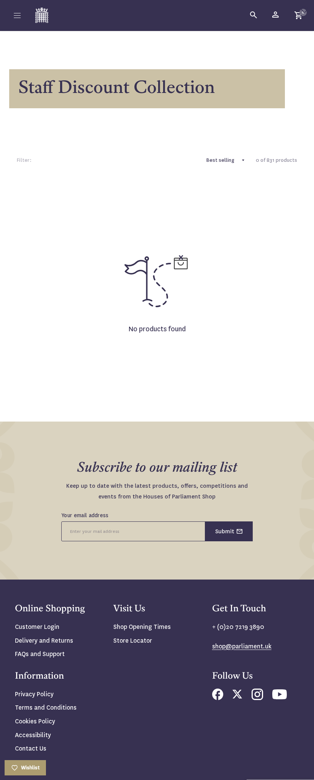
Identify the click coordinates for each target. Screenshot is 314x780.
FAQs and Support (40, 654)
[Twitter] (237, 696)
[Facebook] (217, 698)
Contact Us (30, 748)
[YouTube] (279, 697)
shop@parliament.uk (241, 646)
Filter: (24, 160)
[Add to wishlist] (304, 10)
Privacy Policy (34, 694)
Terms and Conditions (46, 707)
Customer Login (37, 627)
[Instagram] (257, 698)
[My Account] (276, 15)
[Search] (253, 15)
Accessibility (33, 735)
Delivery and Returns (44, 641)
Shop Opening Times (142, 627)
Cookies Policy (35, 721)
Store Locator (132, 641)
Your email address (85, 515)
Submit (224, 531)
